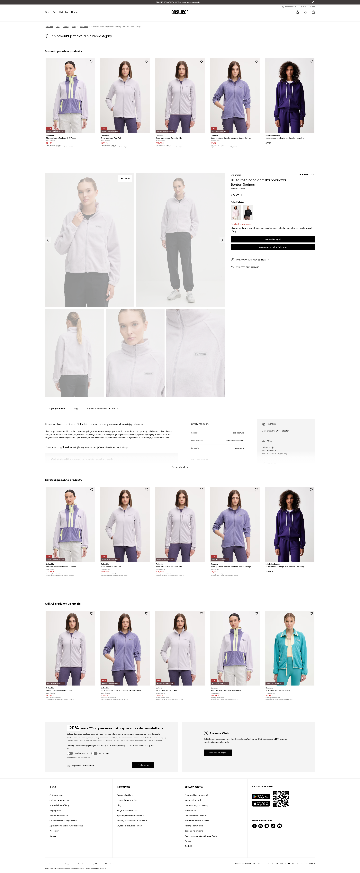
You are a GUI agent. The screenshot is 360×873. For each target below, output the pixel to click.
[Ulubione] (305, 12)
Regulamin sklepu (125, 795)
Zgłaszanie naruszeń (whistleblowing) (67, 825)
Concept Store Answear (195, 815)
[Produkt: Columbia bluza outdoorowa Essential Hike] (180, 95)
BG (258, 863)
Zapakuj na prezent (194, 831)
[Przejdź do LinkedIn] (279, 826)
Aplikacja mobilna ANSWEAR (130, 815)
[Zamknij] (312, 2)
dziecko (63, 12)
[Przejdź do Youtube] (267, 825)
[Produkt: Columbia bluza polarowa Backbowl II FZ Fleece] (70, 95)
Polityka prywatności (53, 864)
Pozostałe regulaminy (127, 800)
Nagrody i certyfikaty (59, 805)
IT (285, 863)
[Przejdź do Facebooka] (254, 825)
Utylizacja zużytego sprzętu (129, 825)
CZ (268, 863)
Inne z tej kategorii (273, 239)
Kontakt (188, 846)
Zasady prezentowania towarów (132, 820)
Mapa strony (110, 864)
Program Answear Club (127, 810)
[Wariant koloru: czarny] (248, 212)
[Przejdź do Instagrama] (260, 825)
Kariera (53, 836)
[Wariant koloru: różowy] (236, 212)
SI (297, 863)
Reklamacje (190, 810)
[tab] (102, 408)
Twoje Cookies (96, 864)
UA (306, 863)
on (54, 12)
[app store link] (261, 803)
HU (281, 863)
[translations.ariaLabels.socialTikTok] (273, 826)
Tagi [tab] (76, 408)
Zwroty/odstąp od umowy (196, 805)
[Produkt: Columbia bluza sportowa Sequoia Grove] (289, 648)
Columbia (236, 174)
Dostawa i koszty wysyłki (196, 795)
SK (302, 863)
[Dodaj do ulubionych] (92, 61)
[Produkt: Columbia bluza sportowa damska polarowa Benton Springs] (235, 95)
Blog (119, 805)
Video (127, 178)
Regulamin (69, 864)
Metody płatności (193, 800)
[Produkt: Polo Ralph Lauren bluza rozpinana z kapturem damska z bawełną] (289, 95)
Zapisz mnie (143, 765)
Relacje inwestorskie (59, 815)
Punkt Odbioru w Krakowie (197, 820)
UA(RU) (312, 863)
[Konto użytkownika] (297, 12)
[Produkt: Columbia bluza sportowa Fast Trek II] (125, 95)
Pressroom (54, 831)
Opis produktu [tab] (57, 408)
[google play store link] (261, 796)
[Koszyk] (313, 12)
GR (272, 863)
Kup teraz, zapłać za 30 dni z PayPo (201, 836)
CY (263, 863)
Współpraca (55, 810)
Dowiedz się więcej (218, 752)
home (74, 12)
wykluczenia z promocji (153, 740)
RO (293, 863)
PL (289, 863)
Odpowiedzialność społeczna (63, 820)
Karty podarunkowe (194, 825)
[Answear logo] (180, 12)
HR (277, 863)
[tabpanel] (180, 441)
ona (47, 12)
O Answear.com (57, 795)
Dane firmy (82, 864)
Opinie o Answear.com (60, 800)
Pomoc (188, 841)
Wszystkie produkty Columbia (273, 247)
